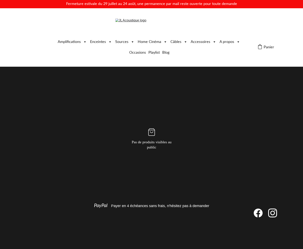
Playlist (154, 53)
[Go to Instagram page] (272, 213)
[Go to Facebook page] (260, 213)
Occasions (137, 53)
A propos (227, 42)
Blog (165, 53)
